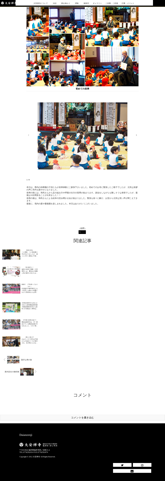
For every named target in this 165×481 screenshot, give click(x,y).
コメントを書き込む (82, 417)
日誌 (83, 232)
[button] (136, 135)
